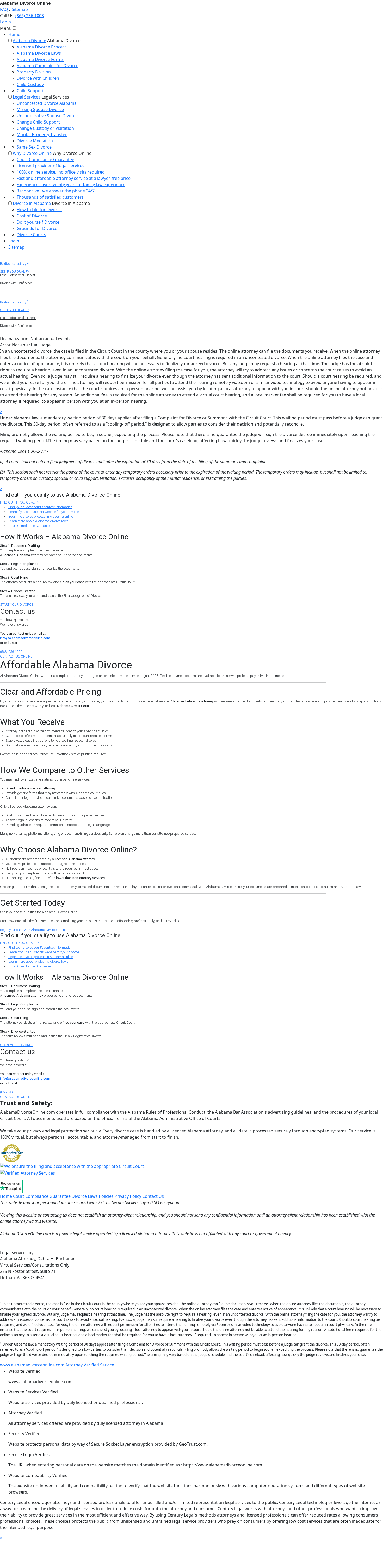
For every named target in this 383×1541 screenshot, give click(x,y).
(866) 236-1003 (29, 16)
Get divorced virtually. (15, 294)
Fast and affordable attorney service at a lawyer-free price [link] (74, 178)
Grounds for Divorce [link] (37, 228)
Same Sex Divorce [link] (34, 147)
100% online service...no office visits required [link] (61, 172)
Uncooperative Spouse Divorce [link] (47, 116)
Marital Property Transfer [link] (42, 134)
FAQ (4, 9)
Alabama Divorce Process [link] (42, 47)
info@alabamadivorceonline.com (25, 638)
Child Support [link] (30, 91)
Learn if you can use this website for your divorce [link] (43, 512)
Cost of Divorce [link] (32, 216)
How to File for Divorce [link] (39, 209)
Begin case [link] (33, 930)
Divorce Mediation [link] (35, 141)
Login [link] (13, 241)
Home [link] (14, 34)
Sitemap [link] (16, 247)
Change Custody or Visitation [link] (45, 128)
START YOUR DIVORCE (16, 604)
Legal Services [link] (26, 97)
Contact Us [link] (153, 1196)
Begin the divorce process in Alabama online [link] (40, 516)
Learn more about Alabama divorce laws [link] (38, 521)
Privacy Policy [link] (128, 1196)
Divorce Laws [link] (85, 1196)
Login (5, 22)
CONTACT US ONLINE (16, 656)
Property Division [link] (34, 72)
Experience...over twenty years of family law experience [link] (71, 184)
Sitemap (20, 9)
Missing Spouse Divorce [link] (40, 109)
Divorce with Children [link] (38, 78)
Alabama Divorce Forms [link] (40, 59)
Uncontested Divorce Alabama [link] (47, 103)
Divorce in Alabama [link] (32, 203)
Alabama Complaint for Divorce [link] (47, 66)
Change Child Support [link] (38, 122)
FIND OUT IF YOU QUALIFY (19, 502)
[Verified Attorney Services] (27, 1172)
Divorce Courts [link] (31, 234)
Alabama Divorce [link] (29, 41)
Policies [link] (106, 1196)
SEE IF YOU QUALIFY (14, 271)
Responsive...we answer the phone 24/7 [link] (56, 191)
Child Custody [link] (30, 84)
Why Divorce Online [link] (32, 153)
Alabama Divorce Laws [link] (39, 53)
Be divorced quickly (14, 264)
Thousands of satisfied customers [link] (50, 197)
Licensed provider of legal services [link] (50, 166)
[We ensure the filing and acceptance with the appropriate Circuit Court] (72, 1166)
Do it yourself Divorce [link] (38, 222)
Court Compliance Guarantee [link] (45, 159)
